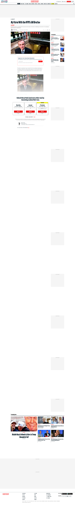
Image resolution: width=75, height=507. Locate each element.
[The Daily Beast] (35, 1)
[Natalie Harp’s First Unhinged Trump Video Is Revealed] (62, 46)
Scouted (56, 3)
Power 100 (45, 3)
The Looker (26, 3)
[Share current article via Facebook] (43, 30)
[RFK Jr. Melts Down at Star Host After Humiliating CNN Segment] (62, 61)
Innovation (49, 3)
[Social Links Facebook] (62, 496)
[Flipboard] (70, 496)
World (35, 496)
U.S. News (52, 3)
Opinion (42, 3)
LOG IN (73, 1)
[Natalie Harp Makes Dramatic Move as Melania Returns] (62, 56)
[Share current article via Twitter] (45, 30)
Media (30, 3)
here (28, 127)
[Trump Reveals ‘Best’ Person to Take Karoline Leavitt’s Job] (62, 51)
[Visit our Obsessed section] (7, 1)
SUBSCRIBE (68, 1)
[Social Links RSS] (69, 496)
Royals (36, 3)
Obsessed (32, 3)
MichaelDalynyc (24, 124)
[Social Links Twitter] (63, 496)
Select (18, 111)
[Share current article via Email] (47, 30)
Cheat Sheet (23, 3)
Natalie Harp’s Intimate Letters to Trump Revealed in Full (24, 435)
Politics (39, 3)
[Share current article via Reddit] (49, 30)
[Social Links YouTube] (67, 496)
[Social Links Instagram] (65, 496)
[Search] (73, 3)
